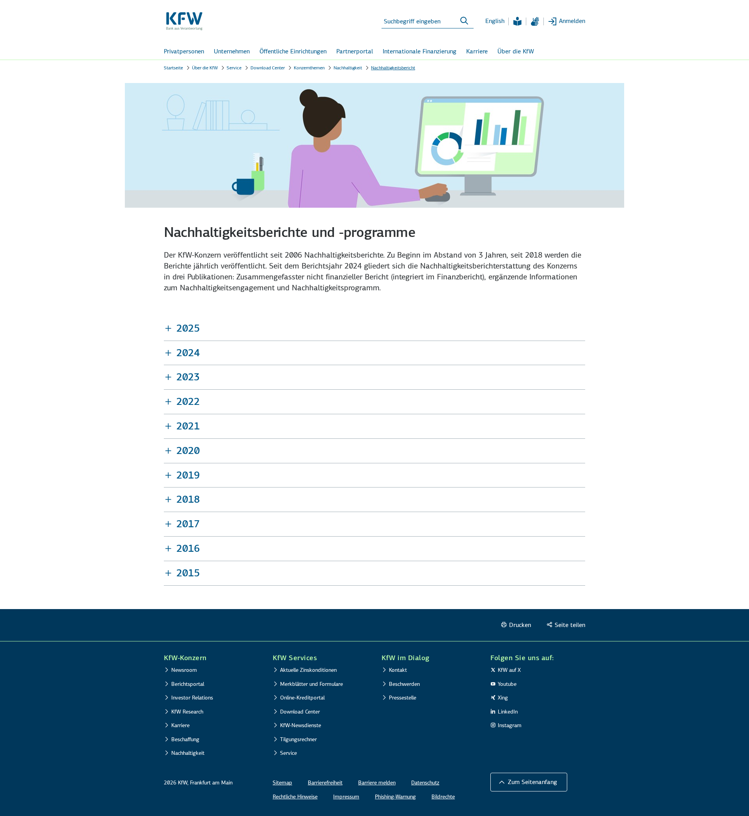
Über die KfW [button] (515, 51)
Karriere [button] (477, 51)
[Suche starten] (464, 21)
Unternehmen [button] (232, 51)
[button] (374, 328)
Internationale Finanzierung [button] (419, 51)
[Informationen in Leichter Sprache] (517, 21)
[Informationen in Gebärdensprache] (535, 21)
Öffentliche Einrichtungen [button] (293, 51)
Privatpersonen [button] (184, 51)
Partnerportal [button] (354, 51)
